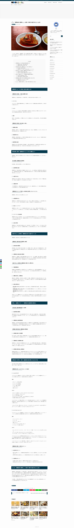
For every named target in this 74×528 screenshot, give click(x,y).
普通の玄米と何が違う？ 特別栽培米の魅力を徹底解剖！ (56, 45)
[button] (14, 490)
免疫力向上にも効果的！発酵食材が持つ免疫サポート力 (24, 70)
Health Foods (13, 24)
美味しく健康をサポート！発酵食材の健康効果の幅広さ (24, 74)
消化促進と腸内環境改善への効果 (22, 75)
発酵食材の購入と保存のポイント (22, 80)
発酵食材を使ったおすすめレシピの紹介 (23, 79)
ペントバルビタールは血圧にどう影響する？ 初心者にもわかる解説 (56, 48)
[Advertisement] (37, 12)
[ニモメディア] (17, 2)
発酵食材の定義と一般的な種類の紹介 (23, 64)
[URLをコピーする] (44, 490)
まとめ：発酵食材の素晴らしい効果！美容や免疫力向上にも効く (26, 81)
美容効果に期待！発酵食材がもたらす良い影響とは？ (24, 66)
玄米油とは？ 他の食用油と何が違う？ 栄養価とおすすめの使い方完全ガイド (56, 50)
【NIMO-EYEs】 (53, 73)
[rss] (61, 0)
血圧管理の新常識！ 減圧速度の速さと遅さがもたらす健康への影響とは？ (56, 42)
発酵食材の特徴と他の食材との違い (22, 65)
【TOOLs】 (52, 75)
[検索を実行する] (62, 36)
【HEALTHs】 (53, 68)
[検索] (62, 0)
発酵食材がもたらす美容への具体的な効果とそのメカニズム (26, 69)
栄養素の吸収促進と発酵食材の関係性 (23, 76)
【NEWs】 (52, 71)
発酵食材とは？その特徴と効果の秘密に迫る (23, 63)
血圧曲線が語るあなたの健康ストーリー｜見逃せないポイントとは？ (56, 53)
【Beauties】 (52, 66)
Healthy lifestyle (53, 64)
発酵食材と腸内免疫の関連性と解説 (22, 71)
